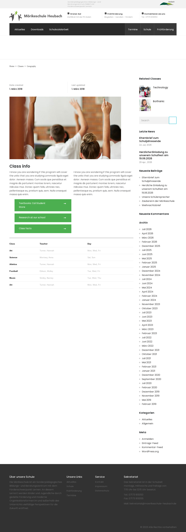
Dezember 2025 (151, 246)
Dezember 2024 (151, 271)
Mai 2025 (147, 258)
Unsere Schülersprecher (156, 197)
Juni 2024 (147, 283)
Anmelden (148, 439)
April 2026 (147, 233)
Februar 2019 (149, 404)
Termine (133, 29)
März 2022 (147, 345)
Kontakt (99, 481)
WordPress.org (150, 451)
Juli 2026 (147, 229)
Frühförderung (165, 29)
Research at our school (32, 217)
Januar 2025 (149, 266)
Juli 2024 (147, 279)
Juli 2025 (147, 250)
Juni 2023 (147, 316)
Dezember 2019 (150, 391)
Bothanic (158, 101)
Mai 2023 (147, 320)
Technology (160, 87)
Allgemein (147, 423)
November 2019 (150, 395)
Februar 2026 (149, 241)
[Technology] (145, 91)
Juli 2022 (146, 337)
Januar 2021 (148, 371)
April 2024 (147, 291)
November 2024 (151, 275)
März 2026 (148, 237)
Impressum (101, 486)
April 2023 (147, 325)
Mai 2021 (146, 362)
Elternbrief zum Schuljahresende (150, 139)
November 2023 (151, 304)
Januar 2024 (149, 300)
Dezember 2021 (150, 350)
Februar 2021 (149, 366)
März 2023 (147, 329)
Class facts (25, 228)
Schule (147, 29)
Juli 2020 (147, 383)
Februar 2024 (149, 296)
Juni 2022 (147, 341)
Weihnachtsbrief (151, 205)
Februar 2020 (149, 387)
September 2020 (151, 379)
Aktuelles (20, 29)
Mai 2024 (147, 287)
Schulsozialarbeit (59, 29)
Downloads (37, 29)
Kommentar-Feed (152, 447)
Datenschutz (102, 490)
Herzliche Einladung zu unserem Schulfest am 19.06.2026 (153, 155)
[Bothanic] (145, 105)
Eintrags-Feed (150, 443)
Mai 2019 (146, 400)
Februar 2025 (149, 262)
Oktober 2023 (150, 308)
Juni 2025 (147, 254)
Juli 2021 (146, 358)
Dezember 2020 (151, 375)
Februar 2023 (149, 333)
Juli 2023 (146, 312)
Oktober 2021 (149, 354)
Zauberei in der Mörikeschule (158, 201)
